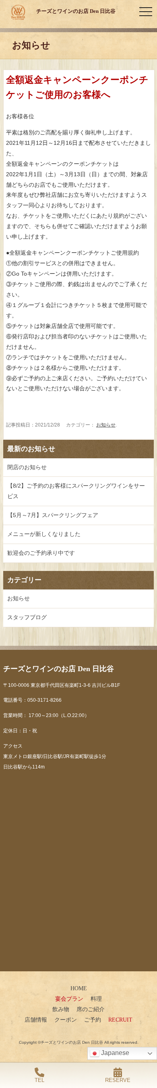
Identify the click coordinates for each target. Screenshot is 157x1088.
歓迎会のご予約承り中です (41, 553)
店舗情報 (36, 1019)
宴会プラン (69, 998)
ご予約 (92, 1019)
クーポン (65, 1019)
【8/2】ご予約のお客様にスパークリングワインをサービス (76, 490)
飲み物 (60, 1009)
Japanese (114, 1052)
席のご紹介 (90, 1009)
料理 (96, 998)
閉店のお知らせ (27, 467)
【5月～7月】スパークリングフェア (52, 515)
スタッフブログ (27, 617)
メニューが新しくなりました (44, 534)
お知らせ (106, 425)
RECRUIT (120, 1019)
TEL (39, 1080)
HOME (78, 988)
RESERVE (117, 1080)
